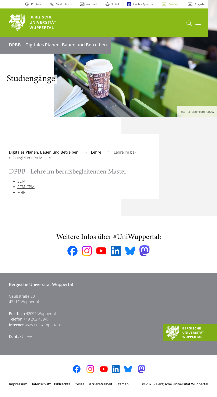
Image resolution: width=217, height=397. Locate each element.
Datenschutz (41, 384)
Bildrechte (62, 384)
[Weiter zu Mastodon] (144, 250)
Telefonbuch (64, 4)
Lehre (96, 152)
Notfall (115, 4)
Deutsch (174, 4)
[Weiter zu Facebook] (72, 251)
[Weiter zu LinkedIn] (116, 251)
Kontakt (16, 336)
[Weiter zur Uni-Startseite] (40, 22)
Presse (79, 384)
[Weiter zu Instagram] (87, 251)
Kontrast (36, 4)
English (199, 4)
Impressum (18, 384)
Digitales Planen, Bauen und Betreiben (44, 152)
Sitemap (122, 384)
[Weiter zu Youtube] (101, 250)
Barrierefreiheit (100, 384)
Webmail (91, 4)
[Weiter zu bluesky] (130, 250)
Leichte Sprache (143, 4)
